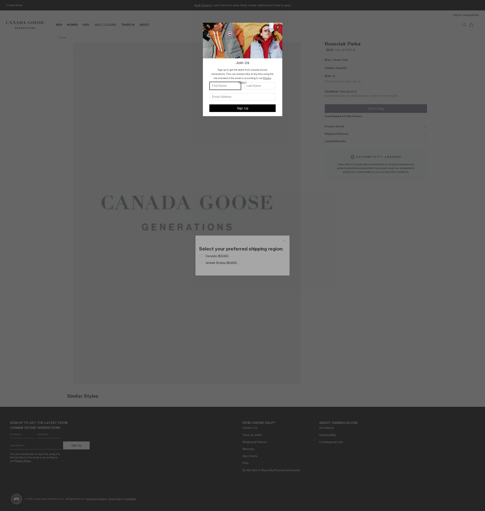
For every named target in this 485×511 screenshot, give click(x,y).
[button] (277, 27)
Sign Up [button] (242, 108)
